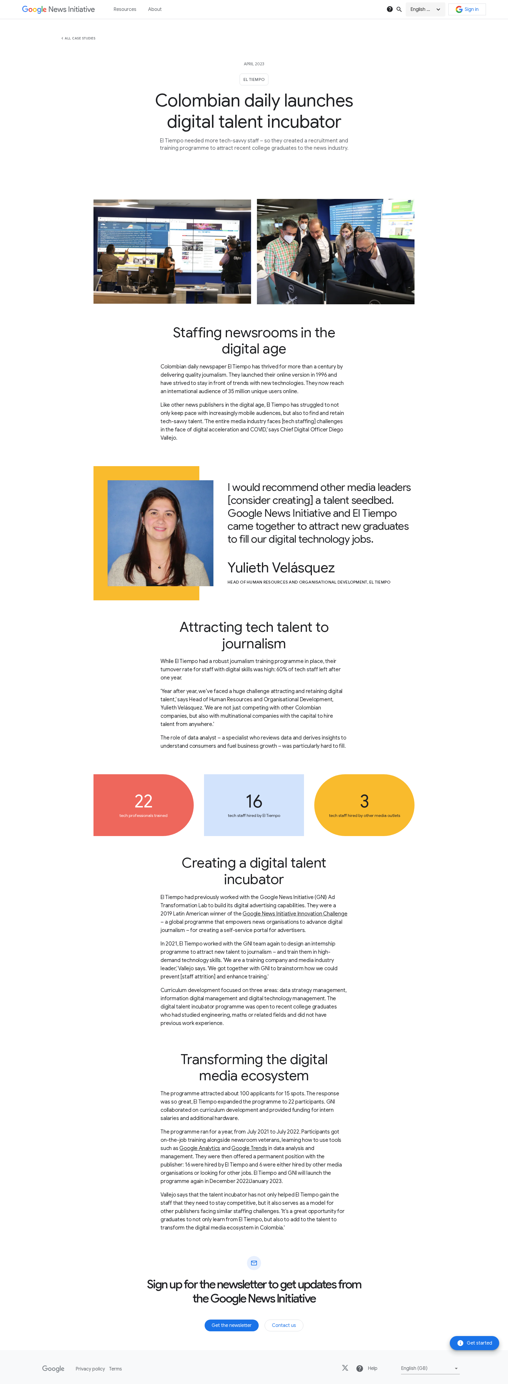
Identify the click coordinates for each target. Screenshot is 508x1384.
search (399, 9)
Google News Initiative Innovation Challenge (295, 914)
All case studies (80, 38)
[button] (425, 9)
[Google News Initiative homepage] (58, 10)
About (155, 9)
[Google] (53, 1369)
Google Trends (249, 1148)
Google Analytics (199, 1148)
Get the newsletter (232, 1325)
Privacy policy (90, 1369)
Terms (115, 1369)
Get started (474, 1343)
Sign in (472, 9)
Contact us (284, 1325)
